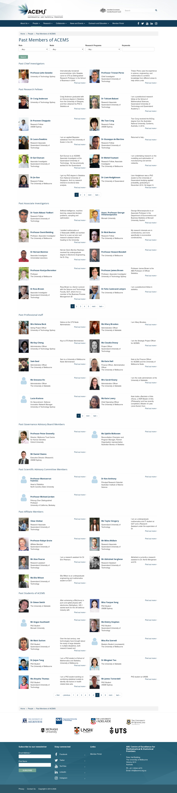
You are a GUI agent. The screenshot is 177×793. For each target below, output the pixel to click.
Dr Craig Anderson (39, 98)
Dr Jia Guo (35, 177)
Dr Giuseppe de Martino (112, 139)
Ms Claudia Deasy (109, 342)
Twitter (62, 760)
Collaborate (60, 23)
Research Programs (93, 45)
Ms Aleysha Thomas (39, 679)
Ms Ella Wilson (37, 578)
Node (52, 45)
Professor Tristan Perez (112, 73)
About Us (24, 23)
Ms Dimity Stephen (110, 622)
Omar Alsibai (36, 521)
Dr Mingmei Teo (108, 660)
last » (97, 195)
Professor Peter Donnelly (42, 433)
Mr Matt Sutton (37, 640)
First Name (23, 761)
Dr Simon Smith (37, 602)
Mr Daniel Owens (38, 454)
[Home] (41, 10)
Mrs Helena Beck (38, 324)
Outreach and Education (98, 23)
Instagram (63, 777)
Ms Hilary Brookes (109, 324)
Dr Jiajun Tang (37, 660)
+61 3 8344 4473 (135, 768)
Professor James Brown (112, 270)
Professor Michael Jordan (42, 497)
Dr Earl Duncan (37, 158)
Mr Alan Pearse (37, 559)
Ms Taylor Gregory (110, 521)
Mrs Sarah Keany (109, 380)
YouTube (62, 766)
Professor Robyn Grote (41, 540)
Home (22, 33)
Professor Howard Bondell (113, 252)
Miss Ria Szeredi (109, 640)
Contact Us (31, 789)
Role (20, 45)
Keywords (126, 45)
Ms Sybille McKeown (110, 433)
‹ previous (66, 695)
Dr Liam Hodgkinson (110, 177)
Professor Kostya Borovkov (43, 270)
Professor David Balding (41, 232)
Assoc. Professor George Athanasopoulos (113, 213)
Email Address (25, 753)
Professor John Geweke (41, 73)
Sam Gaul (34, 361)
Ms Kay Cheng (37, 342)
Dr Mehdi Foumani (109, 158)
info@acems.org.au (138, 770)
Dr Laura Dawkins (38, 139)
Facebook (63, 754)
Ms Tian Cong (107, 120)
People (36, 23)
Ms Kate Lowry (108, 398)
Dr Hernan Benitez (39, 252)
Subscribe (27, 770)
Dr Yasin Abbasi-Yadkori (41, 212)
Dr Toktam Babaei (109, 98)
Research (47, 23)
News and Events (77, 23)
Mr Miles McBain (109, 540)
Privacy (21, 789)
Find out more (79, 83)
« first (57, 695)
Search (23, 57)
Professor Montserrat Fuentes (40, 479)
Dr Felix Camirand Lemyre (113, 289)
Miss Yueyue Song (109, 602)
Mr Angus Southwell (39, 622)
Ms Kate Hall (107, 361)
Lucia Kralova (36, 398)
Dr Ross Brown (37, 289)
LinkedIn (62, 772)
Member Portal (118, 23)
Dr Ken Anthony (108, 478)
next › (90, 195)
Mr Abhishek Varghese (112, 559)
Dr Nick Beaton (108, 232)
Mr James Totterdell (111, 679)
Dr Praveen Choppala (40, 120)
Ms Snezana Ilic (37, 380)
